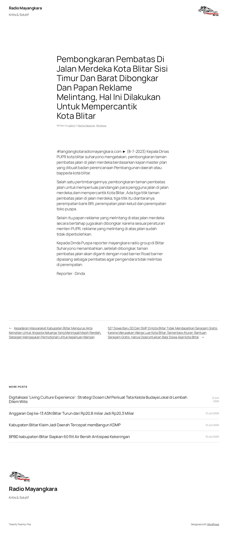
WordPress (213, 524)
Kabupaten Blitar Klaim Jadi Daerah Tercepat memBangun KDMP (65, 425)
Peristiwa (101, 125)
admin (71, 125)
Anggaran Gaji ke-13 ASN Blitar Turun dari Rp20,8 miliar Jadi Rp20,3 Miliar (71, 413)
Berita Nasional (86, 125)
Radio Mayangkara (25, 8)
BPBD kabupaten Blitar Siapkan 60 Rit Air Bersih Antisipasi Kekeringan (69, 436)
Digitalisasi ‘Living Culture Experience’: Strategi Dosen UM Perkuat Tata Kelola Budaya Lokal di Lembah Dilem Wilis (98, 399)
